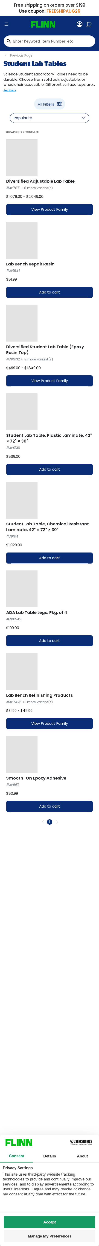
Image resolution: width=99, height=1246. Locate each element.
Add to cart (49, 292)
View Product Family (49, 209)
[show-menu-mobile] (6, 24)
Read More (9, 90)
